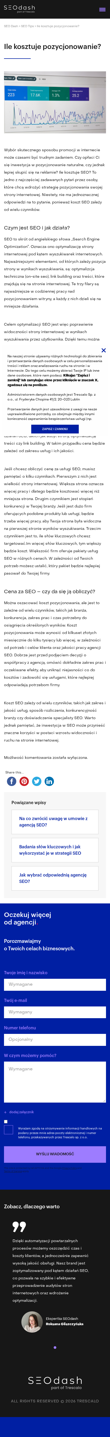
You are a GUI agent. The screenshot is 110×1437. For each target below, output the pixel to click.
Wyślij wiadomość (55, 1154)
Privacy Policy (69, 1168)
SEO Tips (27, 26)
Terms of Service (13, 1171)
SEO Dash (11, 26)
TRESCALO (88, 1401)
